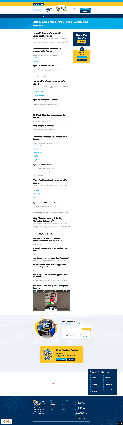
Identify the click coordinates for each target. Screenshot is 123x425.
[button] (53, 383)
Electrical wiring (36, 198)
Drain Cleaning (36, 148)
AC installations (36, 60)
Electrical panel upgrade (38, 191)
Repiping (35, 155)
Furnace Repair (36, 92)
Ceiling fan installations (38, 193)
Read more (73, 335)
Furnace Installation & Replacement (40, 94)
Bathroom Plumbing (37, 146)
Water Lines (36, 156)
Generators (36, 197)
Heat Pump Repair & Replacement (39, 91)
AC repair (35, 57)
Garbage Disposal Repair (38, 152)
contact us (59, 280)
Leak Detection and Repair (38, 153)
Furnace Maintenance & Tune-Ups (39, 95)
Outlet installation (37, 194)
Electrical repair (36, 190)
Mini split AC (36, 61)
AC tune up (35, 58)
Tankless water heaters (37, 160)
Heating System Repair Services (39, 89)
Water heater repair (37, 159)
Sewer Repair (36, 149)
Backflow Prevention (37, 145)
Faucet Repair (36, 157)
